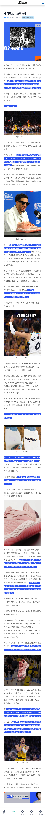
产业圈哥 (7, 17)
